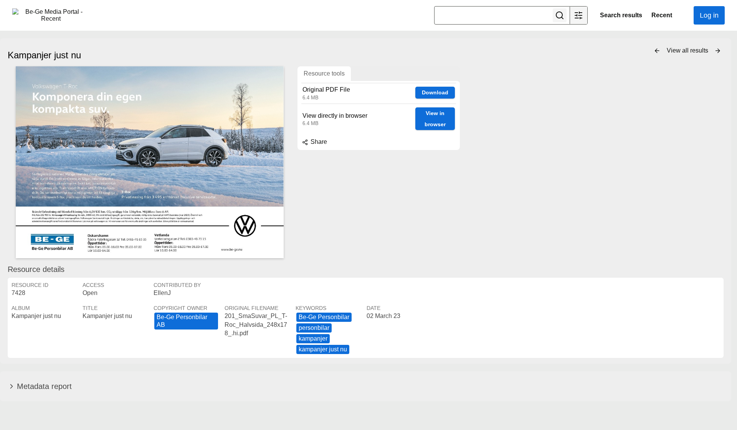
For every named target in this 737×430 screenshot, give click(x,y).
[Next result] (718, 51)
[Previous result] (657, 51)
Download (435, 92)
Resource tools (324, 73)
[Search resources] (560, 15)
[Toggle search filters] (578, 15)
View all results (688, 50)
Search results (621, 15)
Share (318, 141)
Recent (661, 15)
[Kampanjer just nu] (150, 162)
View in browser (435, 118)
